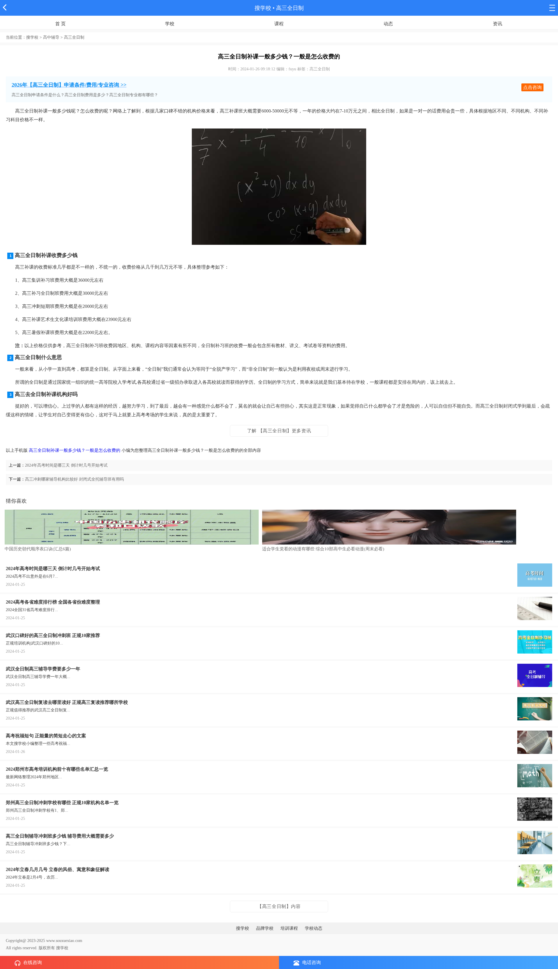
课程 (279, 23)
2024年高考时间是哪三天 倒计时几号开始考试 (66, 465)
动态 (388, 23)
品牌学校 (264, 928)
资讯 (497, 23)
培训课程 (289, 928)
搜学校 (263, 8)
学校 (169, 23)
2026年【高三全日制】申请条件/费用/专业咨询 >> (69, 85)
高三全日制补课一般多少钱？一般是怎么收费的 (74, 450)
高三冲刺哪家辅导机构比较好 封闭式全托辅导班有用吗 (74, 479)
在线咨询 (32, 962)
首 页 (60, 23)
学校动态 (313, 928)
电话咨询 (311, 962)
